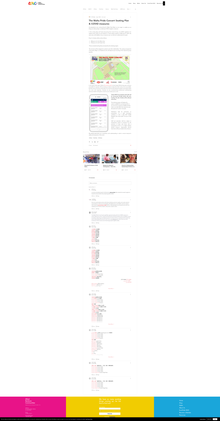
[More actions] (130, 17)
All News (95, 9)
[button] (135, 9)
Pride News (101, 9)
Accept (215, 419)
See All (135, 151)
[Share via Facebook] (89, 141)
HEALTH (89, 9)
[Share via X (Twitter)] (92, 141)
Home (181, 400)
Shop (180, 403)
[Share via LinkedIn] (95, 141)
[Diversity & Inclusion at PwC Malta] (91, 158)
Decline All (209, 419)
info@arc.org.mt (28, 413)
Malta (181, 405)
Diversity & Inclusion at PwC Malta (91, 166)
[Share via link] (97, 141)
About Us (182, 408)
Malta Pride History (114, 9)
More (128, 9)
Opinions (107, 9)
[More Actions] (130, 189)
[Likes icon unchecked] (92, 196)
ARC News (100, 137)
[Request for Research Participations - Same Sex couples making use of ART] (110, 158)
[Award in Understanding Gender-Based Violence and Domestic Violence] (128, 158)
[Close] (218, 419)
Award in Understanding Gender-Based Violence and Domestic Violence (128, 166)
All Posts (84, 9)
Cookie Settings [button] (203, 419)
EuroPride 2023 (184, 410)
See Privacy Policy (89, 419)
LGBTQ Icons (122, 9)
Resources (182, 415)
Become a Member (185, 412)
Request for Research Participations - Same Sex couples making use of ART (109, 166)
